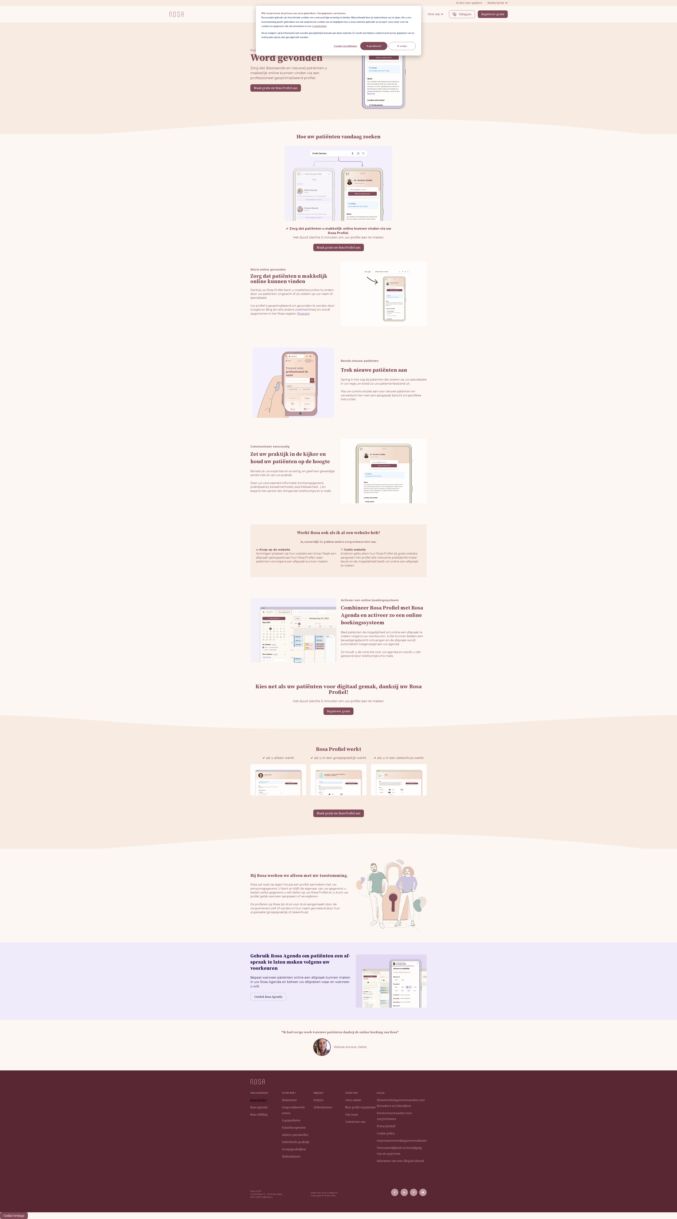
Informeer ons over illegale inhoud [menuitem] (400, 1161)
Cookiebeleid (319, 25)
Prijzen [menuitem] (318, 1100)
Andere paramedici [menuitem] (295, 1135)
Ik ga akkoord (374, 45)
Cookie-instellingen (345, 45)
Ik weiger (402, 45)
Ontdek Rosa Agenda (268, 997)
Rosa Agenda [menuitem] (259, 1107)
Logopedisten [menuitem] (291, 1120)
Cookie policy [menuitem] (386, 1133)
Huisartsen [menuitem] (289, 1100)
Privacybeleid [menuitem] (386, 1126)
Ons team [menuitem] (351, 1114)
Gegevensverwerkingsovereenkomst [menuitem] (402, 1141)
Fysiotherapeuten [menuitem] (294, 1127)
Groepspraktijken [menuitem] (294, 1149)
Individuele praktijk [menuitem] (295, 1142)
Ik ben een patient (469, 3)
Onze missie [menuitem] (353, 1100)
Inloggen (465, 14)
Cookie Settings (14, 1216)
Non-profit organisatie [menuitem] (360, 1107)
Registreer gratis (492, 14)
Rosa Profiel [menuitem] (258, 1100)
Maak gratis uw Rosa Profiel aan (275, 88)
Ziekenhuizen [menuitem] (291, 1156)
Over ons (434, 14)
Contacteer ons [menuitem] (355, 1122)
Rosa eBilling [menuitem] (259, 1114)
